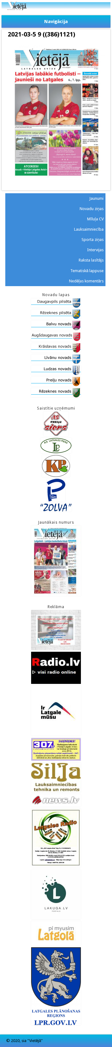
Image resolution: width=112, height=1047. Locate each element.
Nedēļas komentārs (86, 281)
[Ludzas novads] (56, 373)
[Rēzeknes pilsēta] (56, 317)
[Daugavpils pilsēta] (56, 306)
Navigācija (56, 21)
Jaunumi (96, 198)
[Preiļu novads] (56, 384)
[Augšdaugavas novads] (56, 340)
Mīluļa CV (95, 219)
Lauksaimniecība (89, 229)
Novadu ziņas (92, 208)
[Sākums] (56, 9)
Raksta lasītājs (91, 260)
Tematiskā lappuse (87, 270)
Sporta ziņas (93, 239)
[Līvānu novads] (56, 362)
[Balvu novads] (56, 328)
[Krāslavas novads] (56, 351)
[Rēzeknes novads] (56, 396)
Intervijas (95, 249)
